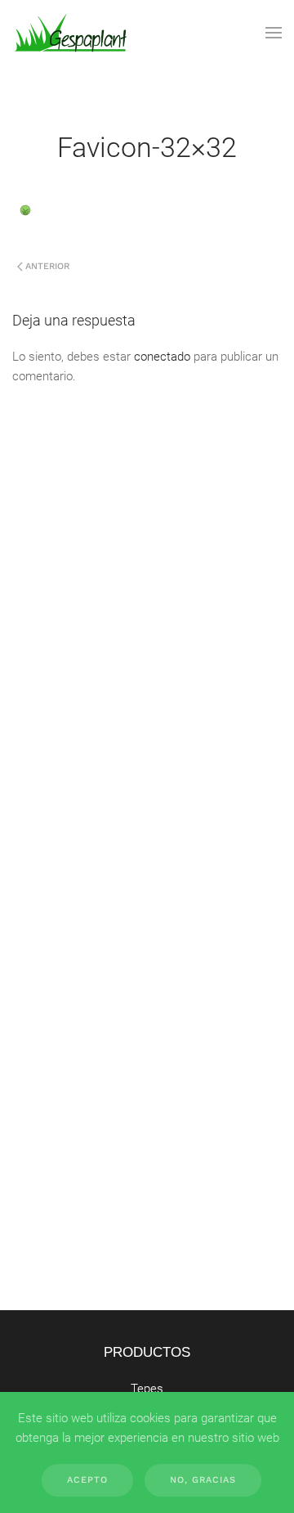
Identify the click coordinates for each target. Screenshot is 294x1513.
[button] (273, 32)
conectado (162, 356)
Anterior (47, 266)
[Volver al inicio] (70, 32)
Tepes (147, 1388)
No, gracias (203, 1480)
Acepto (87, 1480)
